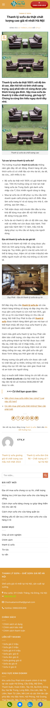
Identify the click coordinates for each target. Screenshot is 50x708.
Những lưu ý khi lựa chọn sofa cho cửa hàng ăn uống (25, 497)
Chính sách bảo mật (13, 627)
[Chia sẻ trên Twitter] (23, 418)
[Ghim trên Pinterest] (32, 418)
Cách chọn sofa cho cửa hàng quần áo (20, 511)
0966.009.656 (19, 608)
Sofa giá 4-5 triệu (12, 650)
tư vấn (5, 554)
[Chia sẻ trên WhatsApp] (13, 418)
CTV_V (38, 28)
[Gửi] (45, 475)
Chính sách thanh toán (14, 630)
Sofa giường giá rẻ (12, 660)
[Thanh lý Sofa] (18, 4)
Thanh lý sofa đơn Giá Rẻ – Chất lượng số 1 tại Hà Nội (37, 458)
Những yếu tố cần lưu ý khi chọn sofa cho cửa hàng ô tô (24, 518)
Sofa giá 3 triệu (10, 647)
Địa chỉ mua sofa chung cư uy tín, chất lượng (23, 490)
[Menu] (3, 4)
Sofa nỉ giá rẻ (9, 667)
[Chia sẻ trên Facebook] (18, 418)
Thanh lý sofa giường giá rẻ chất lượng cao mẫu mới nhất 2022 (12, 458)
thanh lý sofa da (30, 305)
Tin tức (5, 549)
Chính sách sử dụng (12, 624)
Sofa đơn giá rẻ (10, 657)
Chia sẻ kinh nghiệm (11, 535)
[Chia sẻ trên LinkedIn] (36, 418)
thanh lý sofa (25, 13)
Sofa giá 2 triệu (10, 644)
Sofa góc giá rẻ (10, 653)
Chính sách (7, 540)
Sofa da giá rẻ (10, 663)
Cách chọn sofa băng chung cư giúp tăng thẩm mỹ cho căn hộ (25, 505)
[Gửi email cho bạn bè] (27, 418)
